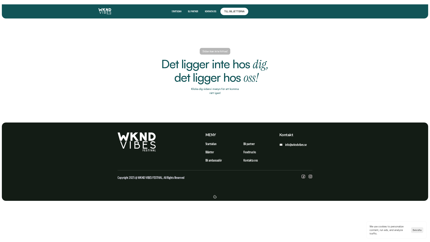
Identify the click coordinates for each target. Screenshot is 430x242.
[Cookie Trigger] (215, 197)
